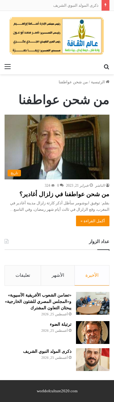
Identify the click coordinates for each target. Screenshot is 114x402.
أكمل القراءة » (93, 221)
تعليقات (23, 275)
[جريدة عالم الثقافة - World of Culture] (57, 36)
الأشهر (58, 275)
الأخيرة (91, 275)
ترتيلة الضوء (60, 324)
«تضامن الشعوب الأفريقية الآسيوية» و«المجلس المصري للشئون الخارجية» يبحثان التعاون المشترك (38, 301)
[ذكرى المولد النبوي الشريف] (92, 359)
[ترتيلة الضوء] (92, 332)
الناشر (100, 185)
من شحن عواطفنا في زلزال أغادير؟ (64, 194)
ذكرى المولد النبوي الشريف (75, 5)
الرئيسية (98, 82)
